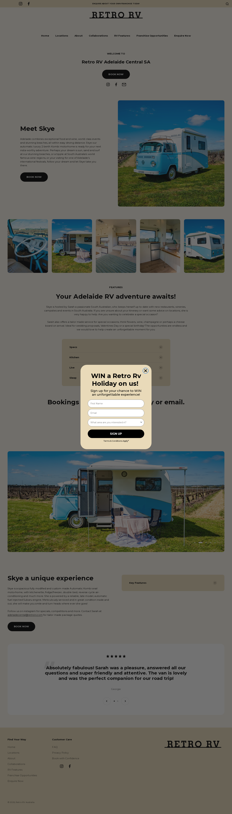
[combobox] (115, 422)
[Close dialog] (145, 370)
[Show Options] (141, 422)
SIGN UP (116, 433)
